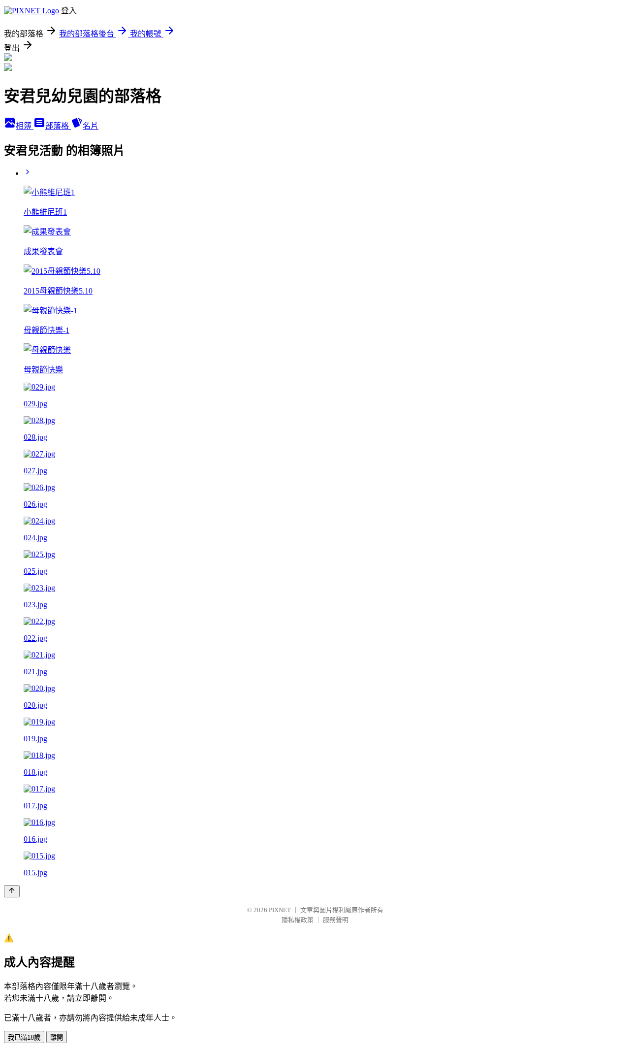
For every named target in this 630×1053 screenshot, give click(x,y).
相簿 (24, 126)
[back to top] (12, 891)
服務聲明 (335, 919)
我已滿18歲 (24, 1037)
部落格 (58, 126)
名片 (90, 126)
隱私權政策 (298, 919)
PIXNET (280, 910)
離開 (56, 1037)
